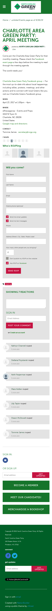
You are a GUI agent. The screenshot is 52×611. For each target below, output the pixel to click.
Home (5, 20)
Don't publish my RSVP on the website (23, 259)
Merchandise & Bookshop (26, 509)
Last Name (10, 185)
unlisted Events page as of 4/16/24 (27, 20)
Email (8, 196)
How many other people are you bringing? (21, 248)
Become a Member (26, 485)
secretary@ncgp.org (27, 132)
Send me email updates (18, 217)
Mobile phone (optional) (14, 206)
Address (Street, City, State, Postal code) (20, 237)
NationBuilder (23, 603)
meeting (8, 284)
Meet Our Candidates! (26, 497)
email (18, 597)
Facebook (23, 263)
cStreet (30, 606)
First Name (10, 174)
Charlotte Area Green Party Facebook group (22, 81)
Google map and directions (15, 123)
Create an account (17, 333)
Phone (8, 226)
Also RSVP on (18, 263)
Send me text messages (18, 221)
